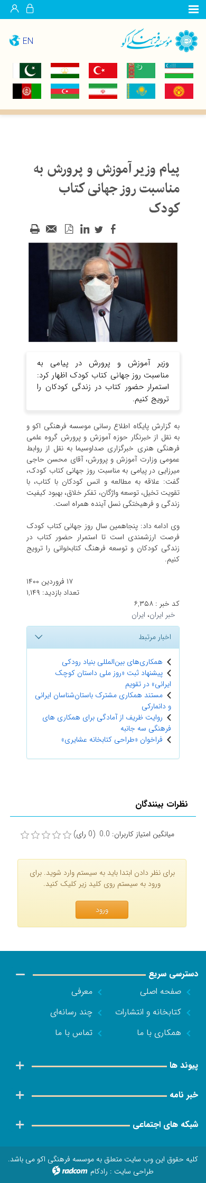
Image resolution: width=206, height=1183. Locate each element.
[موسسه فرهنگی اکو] (154, 39)
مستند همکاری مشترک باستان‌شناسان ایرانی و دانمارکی (103, 700)
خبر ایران (162, 615)
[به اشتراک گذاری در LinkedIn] (84, 229)
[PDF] (68, 229)
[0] (25, 835)
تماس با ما (73, 1032)
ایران (138, 615)
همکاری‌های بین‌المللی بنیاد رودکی (112, 662)
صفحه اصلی (160, 991)
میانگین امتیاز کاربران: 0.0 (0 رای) (123, 834)
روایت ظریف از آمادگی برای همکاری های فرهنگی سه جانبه (106, 722)
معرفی (81, 991)
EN (28, 41)
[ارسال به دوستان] (52, 229)
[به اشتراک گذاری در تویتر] (99, 229)
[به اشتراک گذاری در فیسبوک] (113, 229)
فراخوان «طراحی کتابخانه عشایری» (112, 739)
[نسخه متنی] (35, 229)
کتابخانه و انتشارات (148, 1012)
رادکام (99, 1171)
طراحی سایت (134, 1171)
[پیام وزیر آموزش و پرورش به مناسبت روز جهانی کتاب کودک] (103, 292)
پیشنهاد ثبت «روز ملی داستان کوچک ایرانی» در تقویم (113, 678)
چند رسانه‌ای (71, 1012)
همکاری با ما (159, 1032)
